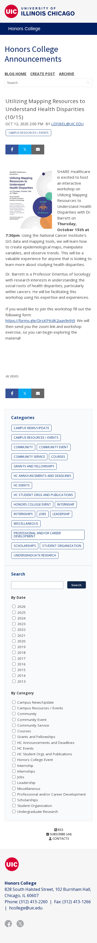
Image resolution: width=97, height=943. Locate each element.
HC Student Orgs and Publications (43, 495)
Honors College (24, 28)
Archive (66, 73)
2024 (21, 618)
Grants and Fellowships (34, 466)
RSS (60, 830)
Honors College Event (32, 504)
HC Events (22, 485)
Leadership (61, 514)
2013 (21, 681)
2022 (21, 629)
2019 (21, 647)
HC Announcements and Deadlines (42, 476)
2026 (21, 606)
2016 (21, 664)
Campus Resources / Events (28, 133)
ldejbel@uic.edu (67, 123)
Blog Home (15, 73)
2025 (21, 612)
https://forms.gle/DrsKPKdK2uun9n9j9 (40, 320)
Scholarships (25, 546)
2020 (21, 641)
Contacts (60, 838)
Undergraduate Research (35, 555)
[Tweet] (24, 149)
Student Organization (61, 546)
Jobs (42, 514)
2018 (21, 652)
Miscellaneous (26, 523)
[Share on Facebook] (11, 149)
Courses (58, 456)
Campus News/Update (31, 428)
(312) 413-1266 (76, 902)
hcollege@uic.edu (25, 908)
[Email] (37, 149)
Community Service (29, 456)
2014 (21, 675)
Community (23, 447)
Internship (65, 504)
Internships (23, 514)
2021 (21, 635)
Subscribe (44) (60, 834)
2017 (21, 658)
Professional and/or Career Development (37, 534)
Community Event (53, 447)
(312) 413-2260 (33, 902)
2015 (21, 669)
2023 (21, 624)
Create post (42, 73)
